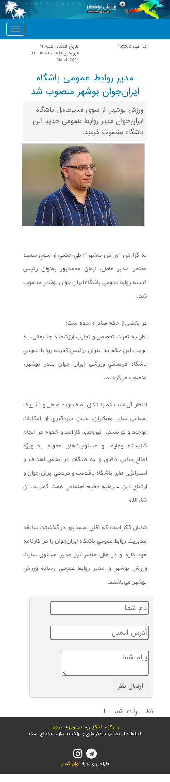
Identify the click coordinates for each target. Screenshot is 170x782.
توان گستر (70, 764)
